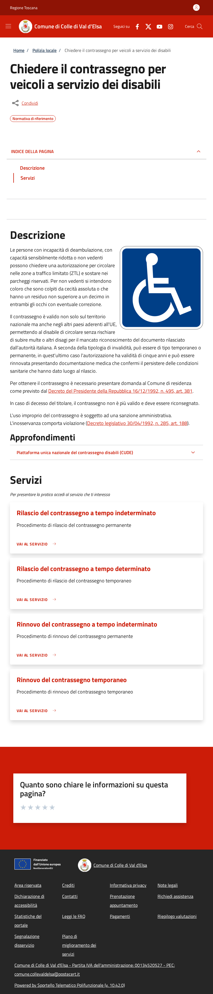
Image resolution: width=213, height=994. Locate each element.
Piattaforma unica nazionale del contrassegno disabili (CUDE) (75, 452)
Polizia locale (44, 50)
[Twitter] (146, 26)
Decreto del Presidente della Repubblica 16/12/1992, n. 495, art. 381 (120, 391)
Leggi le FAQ (73, 916)
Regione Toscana (23, 8)
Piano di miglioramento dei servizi (79, 945)
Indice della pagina (32, 151)
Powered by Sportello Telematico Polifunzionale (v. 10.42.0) (69, 985)
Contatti (70, 896)
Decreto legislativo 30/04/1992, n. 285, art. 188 (137, 423)
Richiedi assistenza (175, 896)
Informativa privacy (128, 885)
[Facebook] (135, 26)
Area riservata (27, 885)
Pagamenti (120, 916)
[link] (38, 544)
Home (18, 50)
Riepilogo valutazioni (177, 916)
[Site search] (199, 26)
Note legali (168, 885)
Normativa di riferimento (32, 118)
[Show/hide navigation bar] (8, 26)
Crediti (68, 885)
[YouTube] (157, 26)
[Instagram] (168, 26)
